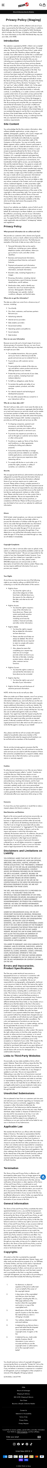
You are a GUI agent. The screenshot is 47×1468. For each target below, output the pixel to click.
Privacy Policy (23, 1420)
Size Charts (23, 1400)
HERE (15, 37)
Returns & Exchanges (23, 1390)
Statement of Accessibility (23, 1414)
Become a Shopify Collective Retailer (23, 1404)
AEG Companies (22, 1432)
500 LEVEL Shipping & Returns (23, 1397)
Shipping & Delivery (23, 1394)
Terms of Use (23, 1417)
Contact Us (23, 1410)
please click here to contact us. (20, 808)
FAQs (23, 1387)
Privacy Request (23, 1423)
